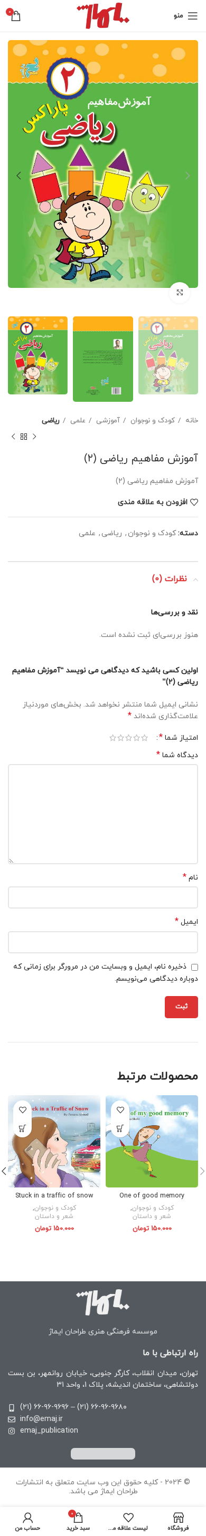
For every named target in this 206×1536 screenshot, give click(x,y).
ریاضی (51, 421)
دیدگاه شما (177, 755)
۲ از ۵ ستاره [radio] (137, 737)
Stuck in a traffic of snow (54, 1196)
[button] (120, 1128)
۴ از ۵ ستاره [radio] (121, 737)
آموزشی (107, 421)
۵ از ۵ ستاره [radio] (113, 737)
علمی (77, 421)
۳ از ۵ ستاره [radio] (129, 737)
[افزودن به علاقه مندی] (120, 1109)
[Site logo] (103, 15)
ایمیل (186, 922)
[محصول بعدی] (13, 436)
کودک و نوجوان (151, 421)
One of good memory (151, 1196)
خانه (190, 421)
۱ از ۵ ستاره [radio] (144, 737)
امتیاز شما (178, 737)
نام (190, 877)
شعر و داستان (152, 1216)
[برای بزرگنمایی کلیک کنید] (179, 292)
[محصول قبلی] (34, 436)
